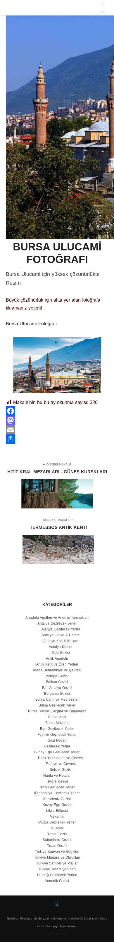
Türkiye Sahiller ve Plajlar (57, 863)
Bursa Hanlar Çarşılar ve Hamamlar (57, 711)
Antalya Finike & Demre (61, 635)
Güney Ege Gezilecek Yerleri (57, 752)
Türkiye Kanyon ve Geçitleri (57, 852)
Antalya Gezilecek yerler (57, 623)
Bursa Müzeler (57, 723)
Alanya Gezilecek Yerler (61, 629)
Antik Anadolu (57, 658)
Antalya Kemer (60, 647)
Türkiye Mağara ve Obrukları (57, 857)
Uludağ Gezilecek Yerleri (57, 875)
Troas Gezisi (57, 846)
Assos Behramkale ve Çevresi (57, 670)
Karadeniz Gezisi (57, 799)
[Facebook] (57, 411)
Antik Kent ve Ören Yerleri (57, 664)
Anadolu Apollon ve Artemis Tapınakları (57, 618)
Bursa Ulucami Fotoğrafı (31, 323)
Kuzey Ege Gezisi (57, 805)
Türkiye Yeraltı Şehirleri (57, 869)
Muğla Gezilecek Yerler (57, 822)
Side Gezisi (60, 653)
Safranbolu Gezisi (57, 840)
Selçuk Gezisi (61, 770)
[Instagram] (57, 903)
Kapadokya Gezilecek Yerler (57, 793)
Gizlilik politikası (57, 933)
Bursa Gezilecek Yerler (57, 705)
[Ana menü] (103, 11)
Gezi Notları (57, 740)
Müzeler (57, 828)
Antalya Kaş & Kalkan (60, 641)
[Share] (57, 439)
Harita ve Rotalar (57, 775)
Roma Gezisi (57, 834)
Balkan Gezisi (57, 682)
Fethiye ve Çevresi (61, 764)
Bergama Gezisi (57, 694)
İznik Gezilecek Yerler (57, 787)
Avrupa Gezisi (57, 676)
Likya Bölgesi (57, 811)
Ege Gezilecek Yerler (57, 729)
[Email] (57, 429)
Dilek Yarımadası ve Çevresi (61, 758)
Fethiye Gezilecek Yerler (57, 735)
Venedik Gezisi (57, 881)
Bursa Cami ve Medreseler (57, 699)
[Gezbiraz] (28, 7)
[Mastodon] (57, 420)
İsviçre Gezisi (57, 781)
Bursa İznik (57, 717)
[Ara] (103, 4)
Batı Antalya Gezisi (57, 688)
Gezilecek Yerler (57, 746)
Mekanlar (57, 816)
